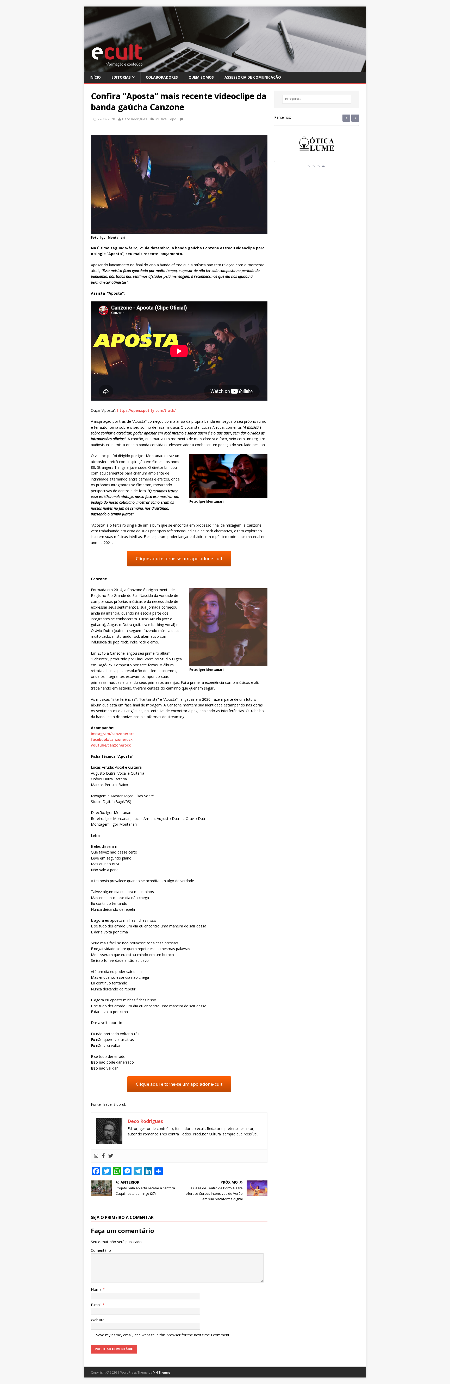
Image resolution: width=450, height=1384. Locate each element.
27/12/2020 (106, 119)
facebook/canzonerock (112, 739)
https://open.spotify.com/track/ (146, 410)
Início (95, 77)
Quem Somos (201, 77)
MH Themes (161, 1372)
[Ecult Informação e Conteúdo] (225, 68)
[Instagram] (96, 1156)
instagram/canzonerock (113, 733)
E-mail (96, 1304)
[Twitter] (110, 1156)
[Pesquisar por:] (316, 99)
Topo (172, 119)
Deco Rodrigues (134, 119)
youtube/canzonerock (111, 745)
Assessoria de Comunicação (252, 77)
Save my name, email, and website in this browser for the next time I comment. (163, 1334)
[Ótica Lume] (316, 148)
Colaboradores (162, 77)
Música (161, 119)
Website (97, 1319)
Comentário (101, 1250)
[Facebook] (103, 1156)
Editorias (121, 77)
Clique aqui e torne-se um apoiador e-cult (179, 558)
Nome (97, 1289)
